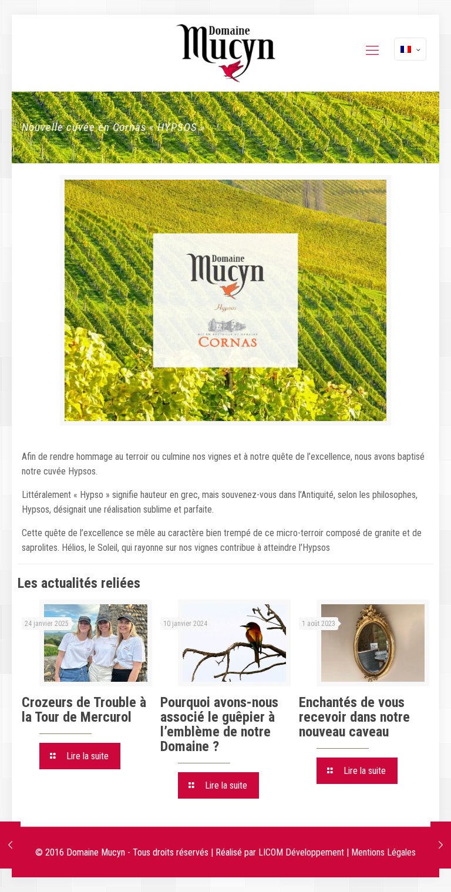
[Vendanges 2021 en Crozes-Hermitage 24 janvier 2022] (440, 845)
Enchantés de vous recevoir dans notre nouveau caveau (354, 717)
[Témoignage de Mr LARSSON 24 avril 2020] (10, 845)
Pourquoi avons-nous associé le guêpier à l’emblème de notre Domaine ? (219, 724)
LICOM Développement (301, 852)
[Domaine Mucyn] (225, 53)
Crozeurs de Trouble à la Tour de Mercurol (84, 709)
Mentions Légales (383, 852)
